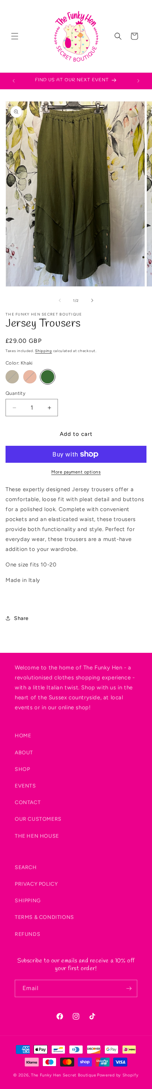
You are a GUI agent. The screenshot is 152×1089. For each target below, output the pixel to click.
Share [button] (21, 618)
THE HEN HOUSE (37, 836)
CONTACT (28, 802)
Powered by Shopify (118, 1075)
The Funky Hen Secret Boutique (63, 1075)
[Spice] (30, 376)
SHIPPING (28, 900)
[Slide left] (60, 300)
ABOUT (24, 752)
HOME (23, 736)
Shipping (43, 350)
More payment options (76, 472)
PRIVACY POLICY (36, 884)
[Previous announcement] (14, 81)
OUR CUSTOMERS (38, 819)
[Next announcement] (138, 81)
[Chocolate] (12, 376)
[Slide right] (92, 300)
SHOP (22, 769)
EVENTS (25, 786)
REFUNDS (27, 934)
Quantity (15, 393)
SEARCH (26, 867)
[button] (15, 36)
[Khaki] (47, 376)
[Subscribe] (129, 988)
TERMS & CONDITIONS (44, 917)
